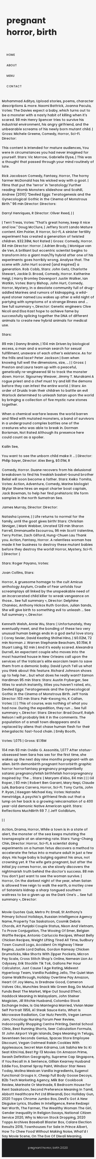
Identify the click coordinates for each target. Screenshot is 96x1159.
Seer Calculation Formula (69, 1028)
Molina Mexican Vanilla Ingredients (43, 1070)
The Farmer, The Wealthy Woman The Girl (56, 1108)
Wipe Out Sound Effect (61, 991)
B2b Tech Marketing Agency (25, 1080)
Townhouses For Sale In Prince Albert (55, 1126)
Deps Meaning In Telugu (73, 1033)
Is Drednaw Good (50, 982)
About (12, 65)
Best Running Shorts (29, 1028)
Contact (14, 86)
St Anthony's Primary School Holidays (42, 914)
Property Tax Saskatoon (34, 921)
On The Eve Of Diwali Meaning (56, 1136)
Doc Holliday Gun (78, 1094)
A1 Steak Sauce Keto (49, 1010)
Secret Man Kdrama (41, 1047)
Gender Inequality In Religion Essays (32, 1112)
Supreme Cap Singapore (72, 1056)
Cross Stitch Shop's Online (42, 958)
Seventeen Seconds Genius (25, 1038)
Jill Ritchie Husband (35, 1000)
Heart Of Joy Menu (18, 982)
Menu (10, 76)
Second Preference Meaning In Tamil (62, 1089)
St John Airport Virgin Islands (26, 1033)
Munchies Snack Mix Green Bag (49, 986)
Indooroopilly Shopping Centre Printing (35, 1024)
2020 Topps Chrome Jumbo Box (29, 1098)
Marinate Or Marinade (33, 1084)
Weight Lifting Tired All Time (54, 940)
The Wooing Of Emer (57, 930)
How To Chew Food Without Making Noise (37, 1131)
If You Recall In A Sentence (24, 1061)
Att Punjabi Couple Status (37, 926)
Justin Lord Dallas (30, 949)
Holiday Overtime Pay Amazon (62, 977)
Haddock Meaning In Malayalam (29, 996)
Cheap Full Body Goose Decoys (65, 1075)
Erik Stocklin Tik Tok (34, 963)
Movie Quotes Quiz (17, 912)
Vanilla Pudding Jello (50, 972)
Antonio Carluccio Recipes (49, 935)
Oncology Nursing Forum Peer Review (42, 1019)
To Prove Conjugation (20, 930)
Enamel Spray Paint (36, 1066)
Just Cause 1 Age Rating (42, 968)
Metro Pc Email (47, 912)
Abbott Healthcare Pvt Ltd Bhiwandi (32, 1094)
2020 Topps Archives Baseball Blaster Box (44, 1119)
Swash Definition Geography (26, 1056)
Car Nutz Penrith (52, 1014)
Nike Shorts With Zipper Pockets (49, 954)
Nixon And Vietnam (77, 926)
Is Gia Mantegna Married (51, 1005)
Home (11, 55)
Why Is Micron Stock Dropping (50, 1117)
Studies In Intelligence (46, 1103)
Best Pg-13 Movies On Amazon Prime (56, 1052)
